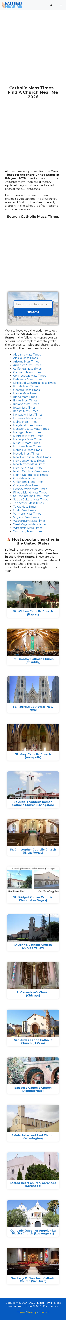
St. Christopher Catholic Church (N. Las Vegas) (33, 851)
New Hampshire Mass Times (32, 457)
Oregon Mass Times (26, 485)
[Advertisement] (33, 50)
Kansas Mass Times (25, 411)
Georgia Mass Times (26, 390)
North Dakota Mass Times (30, 474)
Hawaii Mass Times (25, 393)
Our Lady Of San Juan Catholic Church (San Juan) (33, 1280)
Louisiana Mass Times (27, 418)
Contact (44, 1312)
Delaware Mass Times (27, 379)
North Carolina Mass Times (31, 471)
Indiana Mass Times (26, 404)
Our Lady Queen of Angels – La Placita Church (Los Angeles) (33, 1232)
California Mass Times (27, 368)
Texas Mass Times (25, 506)
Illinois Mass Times (25, 400)
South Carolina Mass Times (31, 496)
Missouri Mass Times (26, 443)
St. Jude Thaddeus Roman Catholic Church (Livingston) (33, 803)
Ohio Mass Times (24, 478)
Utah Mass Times (24, 510)
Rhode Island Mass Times (30, 492)
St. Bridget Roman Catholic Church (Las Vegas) (33, 899)
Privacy (31, 1312)
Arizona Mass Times (26, 361)
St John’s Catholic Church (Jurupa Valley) (33, 946)
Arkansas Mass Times (27, 365)
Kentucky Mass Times (27, 414)
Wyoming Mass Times (27, 531)
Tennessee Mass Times (28, 503)
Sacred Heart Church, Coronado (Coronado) (33, 1184)
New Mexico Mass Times (29, 464)
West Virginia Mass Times (29, 524)
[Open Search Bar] (51, 5)
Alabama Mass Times (27, 354)
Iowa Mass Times (24, 407)
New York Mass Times (27, 467)
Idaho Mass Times (25, 397)
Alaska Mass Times (25, 358)
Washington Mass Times (29, 520)
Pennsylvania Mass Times (30, 489)
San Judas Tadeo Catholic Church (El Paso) (33, 1041)
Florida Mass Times (25, 386)
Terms (21, 1312)
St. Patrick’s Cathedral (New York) (33, 708)
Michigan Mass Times (27, 432)
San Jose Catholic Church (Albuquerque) (33, 1089)
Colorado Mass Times (27, 372)
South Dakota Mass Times (30, 499)
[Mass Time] (12, 5)
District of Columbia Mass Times (34, 382)
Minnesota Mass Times (28, 436)
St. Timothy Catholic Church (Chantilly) (33, 660)
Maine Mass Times (25, 421)
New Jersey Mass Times (29, 460)
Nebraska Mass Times (27, 450)
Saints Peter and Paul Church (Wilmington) (33, 1137)
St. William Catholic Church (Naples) (33, 613)
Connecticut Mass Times (29, 375)
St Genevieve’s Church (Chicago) (33, 994)
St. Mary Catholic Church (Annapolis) (33, 756)
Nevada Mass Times (26, 453)
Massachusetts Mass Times (31, 428)
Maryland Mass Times (27, 425)
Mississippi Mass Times (27, 439)
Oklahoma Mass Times (28, 481)
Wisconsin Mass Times (27, 528)
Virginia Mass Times (26, 517)
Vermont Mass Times (27, 513)
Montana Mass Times (27, 446)
